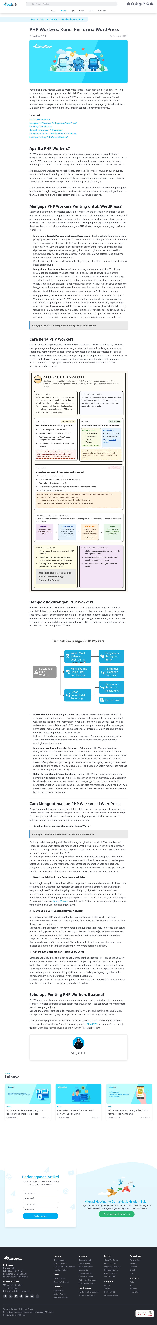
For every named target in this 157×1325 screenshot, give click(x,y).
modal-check (77, 662)
